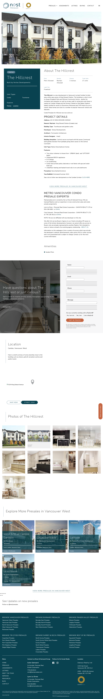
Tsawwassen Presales (42, 647)
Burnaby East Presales (43, 620)
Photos (9, 106)
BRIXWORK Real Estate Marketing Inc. (63, 696)
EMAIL (58, 209)
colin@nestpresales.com (34, 672)
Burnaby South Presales (43, 625)
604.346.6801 (31, 684)
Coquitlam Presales (8, 638)
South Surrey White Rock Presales (46, 640)
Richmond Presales (8, 629)
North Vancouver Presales (10, 625)
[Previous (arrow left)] (0, 595)
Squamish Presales (75, 638)
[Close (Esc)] (0, 593)
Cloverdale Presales (42, 652)
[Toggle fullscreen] (3, 593)
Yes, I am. (79, 315)
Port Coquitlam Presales (10, 643)
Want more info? (100, 411)
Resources (6, 678)
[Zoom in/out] (5, 593)
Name (69, 265)
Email (69, 276)
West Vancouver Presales (10, 627)
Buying (82, 6)
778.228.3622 (31, 670)
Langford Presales (74, 645)
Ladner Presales (41, 650)
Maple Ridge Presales (9, 647)
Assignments (64, 6)
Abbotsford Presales (75, 627)
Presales (5, 665)
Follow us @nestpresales (10, 604)
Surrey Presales (40, 643)
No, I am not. (70, 315)
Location (15, 106)
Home (4, 663)
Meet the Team (8, 673)
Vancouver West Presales (10, 620)
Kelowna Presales (74, 640)
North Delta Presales (42, 645)
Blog (4, 681)
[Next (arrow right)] (2, 595)
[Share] (2, 593)
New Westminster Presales (44, 627)
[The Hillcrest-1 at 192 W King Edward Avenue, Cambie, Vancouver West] (13, 437)
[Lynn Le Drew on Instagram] (57, 663)
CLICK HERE (86, 177)
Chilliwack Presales (75, 625)
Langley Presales (74, 622)
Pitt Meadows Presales (9, 645)
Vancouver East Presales (9, 622)
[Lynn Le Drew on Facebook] (53, 663)
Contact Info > (7, 307)
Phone (69, 288)
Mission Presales (74, 620)
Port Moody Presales (8, 640)
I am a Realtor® (88, 315)
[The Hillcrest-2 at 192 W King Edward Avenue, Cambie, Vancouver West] (39, 437)
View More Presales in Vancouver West (68, 186)
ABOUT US (84, 227)
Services (5, 676)
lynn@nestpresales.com (34, 686)
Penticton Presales (75, 643)
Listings (74, 6)
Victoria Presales (74, 647)
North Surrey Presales (43, 638)
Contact (90, 6)
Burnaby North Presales (43, 622)
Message (70, 300)
